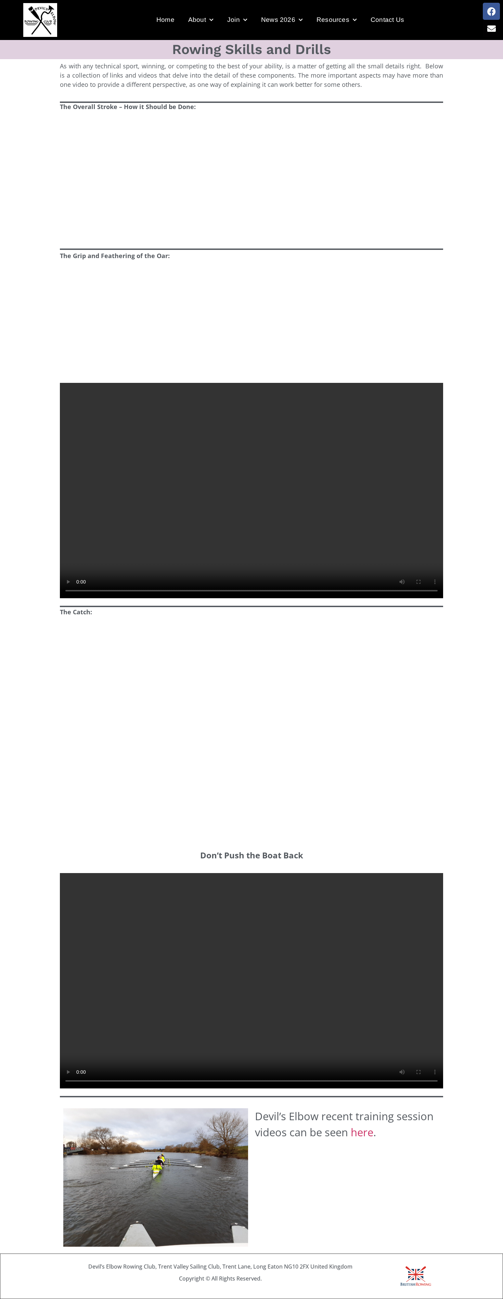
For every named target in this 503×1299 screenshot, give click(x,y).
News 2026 (278, 19)
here (362, 1132)
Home (165, 19)
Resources (333, 19)
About (197, 19)
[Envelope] (491, 28)
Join (233, 19)
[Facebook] (491, 11)
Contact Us (387, 19)
